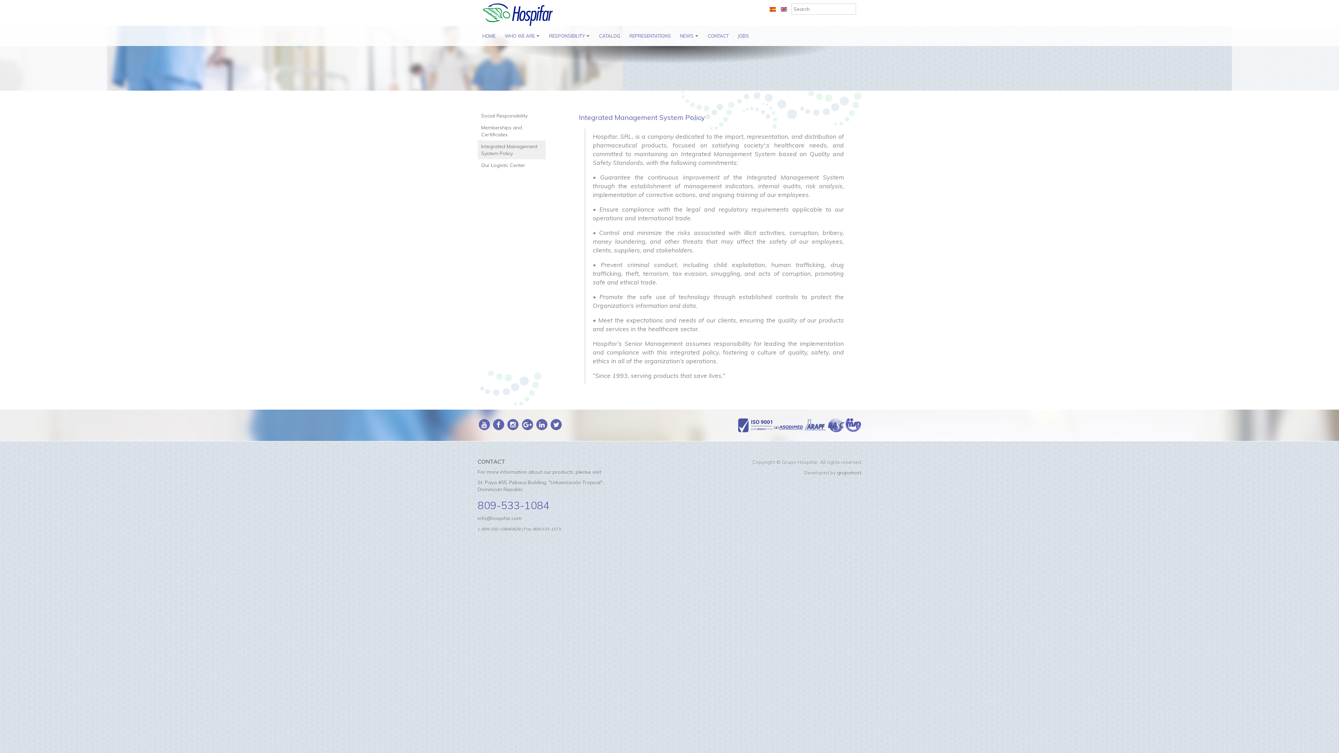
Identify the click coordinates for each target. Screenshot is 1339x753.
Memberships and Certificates (570, 70)
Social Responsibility (573, 51)
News (687, 36)
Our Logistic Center (572, 112)
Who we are (520, 36)
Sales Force (519, 105)
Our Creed (517, 90)
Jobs (743, 36)
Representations (650, 36)
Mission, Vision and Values (527, 70)
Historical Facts (523, 121)
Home (488, 36)
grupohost (849, 473)
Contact (718, 36)
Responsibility (567, 36)
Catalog (609, 36)
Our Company (522, 51)
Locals (688, 67)
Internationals (696, 51)
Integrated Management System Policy (578, 93)
